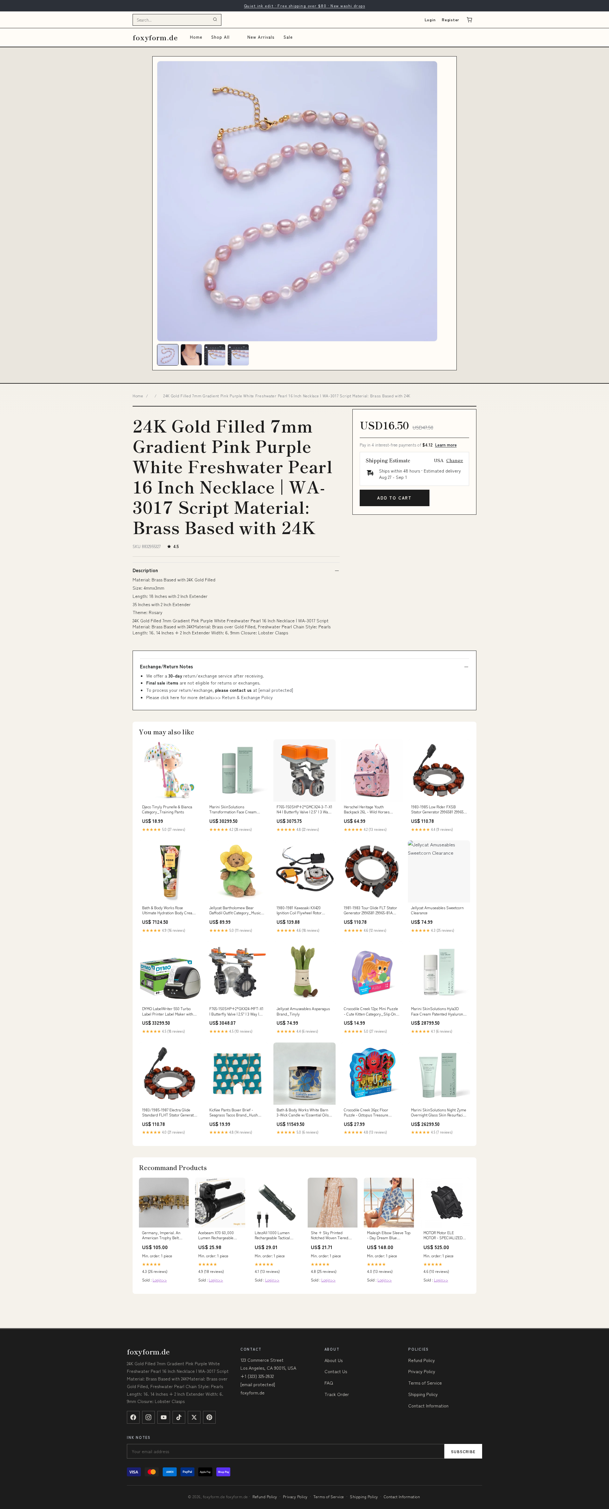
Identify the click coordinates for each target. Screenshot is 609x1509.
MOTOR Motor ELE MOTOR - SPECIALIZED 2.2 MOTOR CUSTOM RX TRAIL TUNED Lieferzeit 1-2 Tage (443, 1235)
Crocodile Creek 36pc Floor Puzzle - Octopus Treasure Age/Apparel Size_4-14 (366, 1112)
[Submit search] (215, 19)
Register (450, 19)
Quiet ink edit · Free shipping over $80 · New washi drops (304, 5)
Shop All (220, 37)
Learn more (446, 445)
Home (196, 37)
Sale (288, 37)
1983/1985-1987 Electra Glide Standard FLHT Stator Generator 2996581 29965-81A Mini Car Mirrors (169, 1112)
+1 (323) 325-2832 (257, 1376)
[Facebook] (133, 1417)
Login (430, 19)
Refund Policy (421, 1360)
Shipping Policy (423, 1394)
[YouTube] (163, 1417)
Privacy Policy (421, 1371)
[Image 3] (215, 355)
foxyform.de (155, 37)
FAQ (328, 1383)
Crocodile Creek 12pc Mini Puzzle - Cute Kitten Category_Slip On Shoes (371, 1011)
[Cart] (469, 20)
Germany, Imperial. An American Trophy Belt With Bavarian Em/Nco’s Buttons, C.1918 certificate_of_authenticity (164, 1235)
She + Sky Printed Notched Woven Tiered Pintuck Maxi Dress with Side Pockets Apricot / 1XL (330, 1235)
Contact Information (428, 1405)
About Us (333, 1360)
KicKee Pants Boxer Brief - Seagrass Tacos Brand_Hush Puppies (233, 1112)
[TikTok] (179, 1417)
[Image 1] (168, 355)
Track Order (336, 1394)
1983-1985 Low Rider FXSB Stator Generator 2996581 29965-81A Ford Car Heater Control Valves (438, 809)
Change (454, 460)
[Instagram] (148, 1417)
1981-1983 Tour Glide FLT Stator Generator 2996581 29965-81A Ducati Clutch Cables (370, 910)
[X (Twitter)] (194, 1417)
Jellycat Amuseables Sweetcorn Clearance (437, 910)
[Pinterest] (209, 1417)
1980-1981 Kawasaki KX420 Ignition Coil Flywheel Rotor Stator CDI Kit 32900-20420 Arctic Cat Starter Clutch (304, 910)
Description (145, 570)
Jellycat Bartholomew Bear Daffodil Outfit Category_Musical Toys (236, 910)
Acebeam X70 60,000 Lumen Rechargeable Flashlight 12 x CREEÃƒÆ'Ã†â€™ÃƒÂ (216, 1235)
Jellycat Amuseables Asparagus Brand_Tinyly (303, 1011)
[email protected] (276, 690)
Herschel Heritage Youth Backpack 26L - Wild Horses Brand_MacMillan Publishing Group (368, 809)
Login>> (160, 1279)
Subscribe (463, 1451)
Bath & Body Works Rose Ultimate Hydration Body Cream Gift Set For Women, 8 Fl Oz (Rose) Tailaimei (169, 910)
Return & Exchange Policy (247, 697)
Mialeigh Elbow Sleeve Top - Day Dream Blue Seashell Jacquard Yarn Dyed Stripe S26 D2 (388, 1235)
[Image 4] (238, 355)
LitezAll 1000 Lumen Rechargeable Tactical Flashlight (272, 1235)
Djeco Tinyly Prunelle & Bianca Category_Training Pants (167, 809)
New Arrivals (260, 37)
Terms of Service (425, 1383)
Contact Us (335, 1371)
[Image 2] (191, 355)
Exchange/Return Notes (166, 666)
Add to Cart (394, 498)
